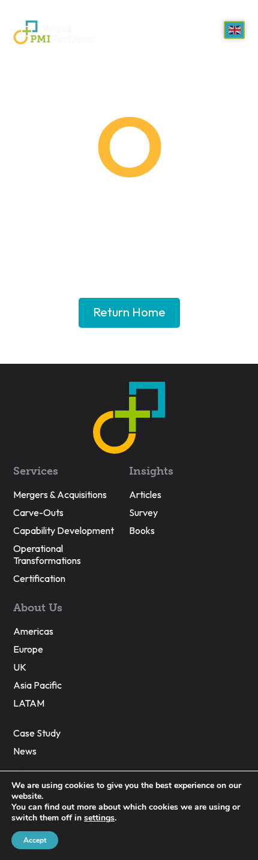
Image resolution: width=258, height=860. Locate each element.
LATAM (28, 703)
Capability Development (63, 530)
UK (19, 667)
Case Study (37, 733)
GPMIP (53, 32)
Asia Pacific (37, 685)
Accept (34, 840)
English (234, 30)
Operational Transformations (47, 554)
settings (99, 818)
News (25, 751)
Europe (28, 649)
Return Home (129, 311)
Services (35, 471)
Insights (151, 471)
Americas (33, 631)
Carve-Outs (38, 512)
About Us (37, 607)
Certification (39, 578)
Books (142, 530)
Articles (145, 494)
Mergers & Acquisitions (60, 494)
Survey (143, 512)
